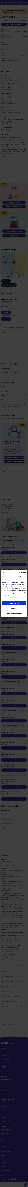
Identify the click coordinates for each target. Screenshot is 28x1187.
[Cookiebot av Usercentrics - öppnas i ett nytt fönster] (19, 572)
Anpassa (13, 608)
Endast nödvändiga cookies (14, 613)
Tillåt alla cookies (14, 603)
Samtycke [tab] (4, 576)
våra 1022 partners (11, 584)
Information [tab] (12, 576)
